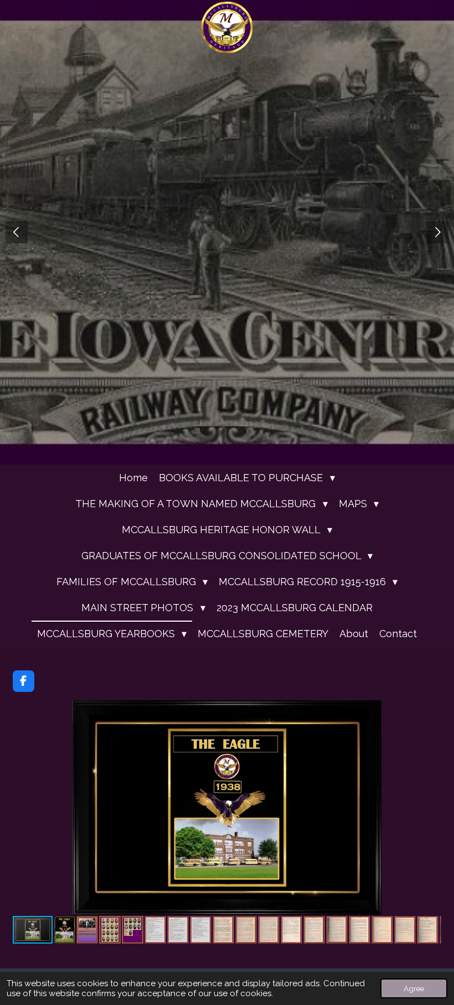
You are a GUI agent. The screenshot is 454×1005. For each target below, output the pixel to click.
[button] (431, 710)
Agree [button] (414, 988)
